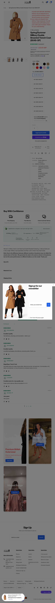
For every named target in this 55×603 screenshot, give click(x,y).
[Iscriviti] (48, 305)
